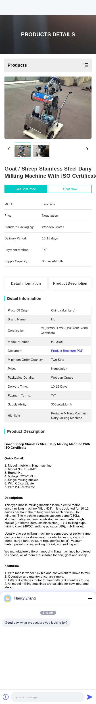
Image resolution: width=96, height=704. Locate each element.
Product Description (70, 283)
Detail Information (26, 283)
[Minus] (89, 598)
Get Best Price (26, 189)
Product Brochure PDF (67, 350)
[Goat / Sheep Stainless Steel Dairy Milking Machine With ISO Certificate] (48, 108)
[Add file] (6, 697)
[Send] (89, 697)
